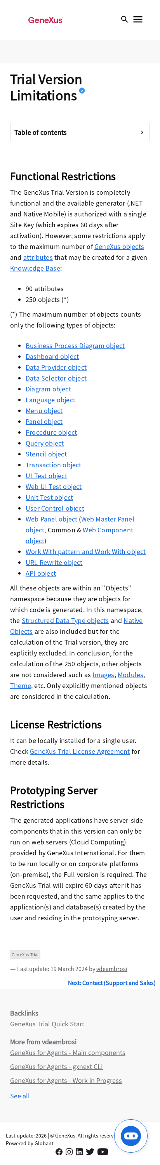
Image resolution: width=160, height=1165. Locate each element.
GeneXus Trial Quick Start (47, 1023)
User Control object (55, 508)
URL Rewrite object (54, 562)
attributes (38, 257)
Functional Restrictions (63, 176)
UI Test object (46, 475)
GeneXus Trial (25, 954)
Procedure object (51, 432)
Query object (45, 443)
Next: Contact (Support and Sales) (112, 983)
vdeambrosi (111, 969)
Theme (20, 685)
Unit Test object (49, 497)
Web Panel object (51, 519)
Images (103, 674)
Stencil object (46, 454)
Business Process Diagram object (75, 345)
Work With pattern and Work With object (86, 551)
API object (41, 573)
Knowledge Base (35, 268)
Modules (130, 674)
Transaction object (54, 464)
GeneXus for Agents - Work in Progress (66, 1080)
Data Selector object (56, 378)
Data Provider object (56, 367)
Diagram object (48, 388)
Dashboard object (52, 356)
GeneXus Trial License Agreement (80, 751)
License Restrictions (56, 724)
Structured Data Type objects (65, 620)
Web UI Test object (54, 486)
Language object (50, 399)
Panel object (44, 421)
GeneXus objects (119, 246)
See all (20, 1095)
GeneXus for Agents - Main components (67, 1052)
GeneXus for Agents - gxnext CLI (56, 1066)
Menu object (44, 410)
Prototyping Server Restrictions (54, 797)
